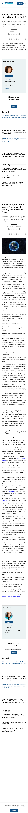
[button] (3, 3)
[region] (14, 808)
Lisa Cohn (14, 29)
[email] (18, 39)
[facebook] (9, 39)
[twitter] (14, 39)
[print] (25, 39)
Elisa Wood (14, 224)
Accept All (14, 810)
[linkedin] (11, 39)
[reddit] (16, 39)
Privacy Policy (22, 806)
